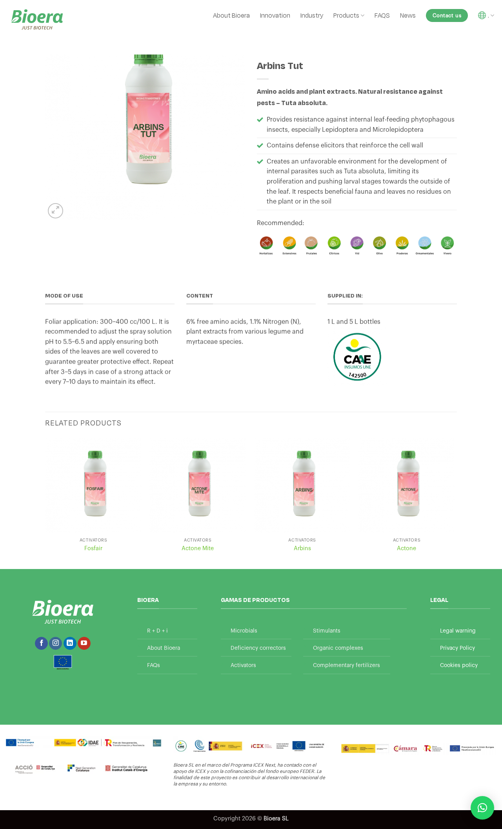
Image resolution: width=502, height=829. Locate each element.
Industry (311, 15)
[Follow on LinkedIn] (70, 643)
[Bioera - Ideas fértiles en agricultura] (37, 19)
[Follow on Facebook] (41, 643)
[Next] (454, 502)
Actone (406, 548)
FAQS (382, 15)
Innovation (275, 15)
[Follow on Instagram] (55, 643)
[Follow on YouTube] (84, 643)
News (408, 15)
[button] (55, 210)
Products (346, 15)
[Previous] (45, 502)
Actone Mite (198, 548)
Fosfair (93, 548)
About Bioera (231, 15)
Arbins (302, 548)
